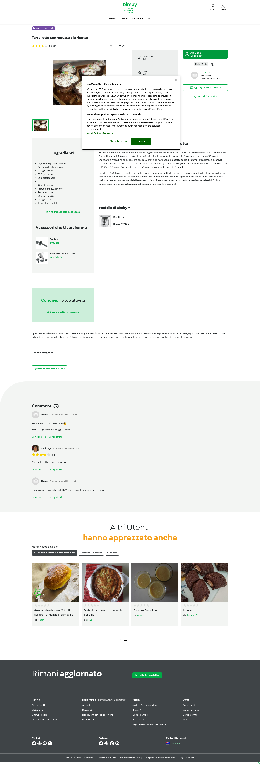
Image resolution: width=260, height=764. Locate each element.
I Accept (141, 141)
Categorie (37, 709)
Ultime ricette (39, 714)
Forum (136, 699)
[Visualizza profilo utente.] (194, 75)
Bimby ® (136, 709)
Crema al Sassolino (145, 610)
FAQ (181, 757)
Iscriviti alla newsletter (147, 675)
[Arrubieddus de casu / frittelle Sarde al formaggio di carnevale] (55, 582)
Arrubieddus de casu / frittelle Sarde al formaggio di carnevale (53, 612)
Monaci (188, 610)
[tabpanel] (130, 603)
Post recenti (88, 719)
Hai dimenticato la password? (98, 714)
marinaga (46, 448)
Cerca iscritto (190, 714)
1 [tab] (125, 640)
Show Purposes (118, 141)
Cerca (186, 699)
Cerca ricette (39, 705)
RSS (185, 719)
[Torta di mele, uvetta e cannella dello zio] (105, 582)
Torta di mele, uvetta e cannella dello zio (103, 612)
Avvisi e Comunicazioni (144, 705)
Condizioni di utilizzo (106, 757)
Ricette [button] (112, 18)
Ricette (36, 699)
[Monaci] (204, 582)
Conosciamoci (140, 714)
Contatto (88, 757)
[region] (131, 113)
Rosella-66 (192, 615)
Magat (41, 619)
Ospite (207, 72)
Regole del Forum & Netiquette (149, 724)
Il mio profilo (104, 699)
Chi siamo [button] (137, 18)
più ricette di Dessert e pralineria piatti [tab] (54, 552)
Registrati (87, 709)
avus (89, 619)
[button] (213, 7)
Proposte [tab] (112, 552)
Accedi (86, 705)
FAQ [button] (150, 18)
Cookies (190, 757)
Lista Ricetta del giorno (44, 719)
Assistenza (138, 719)
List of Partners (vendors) (100, 133)
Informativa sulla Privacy (131, 757)
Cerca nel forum (191, 709)
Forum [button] (124, 18)
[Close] (175, 80)
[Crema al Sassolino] (154, 582)
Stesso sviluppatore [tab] (91, 552)
